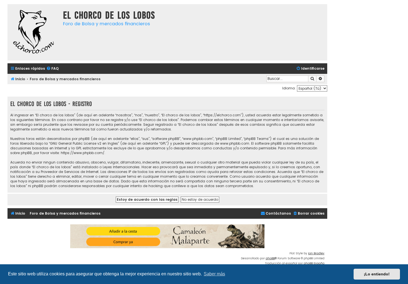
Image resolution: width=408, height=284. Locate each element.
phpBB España (314, 263)
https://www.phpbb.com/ (82, 152)
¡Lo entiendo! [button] (377, 274)
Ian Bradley (316, 253)
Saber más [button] (214, 274)
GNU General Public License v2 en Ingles (84, 143)
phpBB (270, 258)
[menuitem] (52, 68)
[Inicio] (34, 32)
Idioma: (289, 88)
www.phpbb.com (234, 143)
